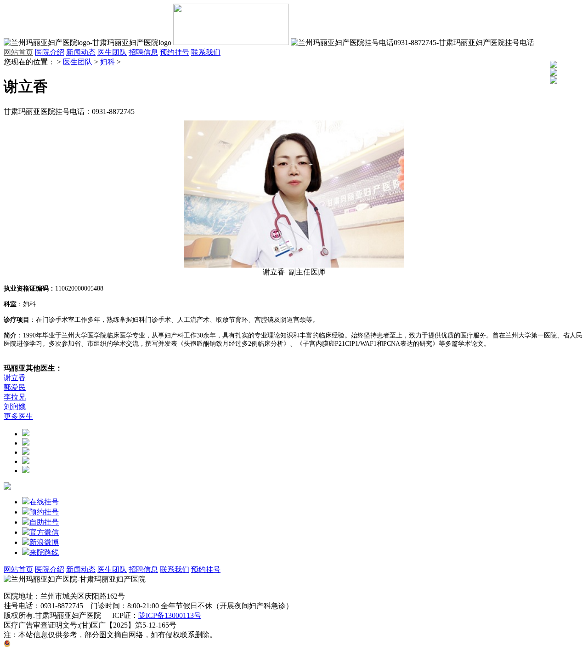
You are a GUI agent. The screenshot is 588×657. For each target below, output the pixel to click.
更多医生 (18, 416)
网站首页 (18, 52)
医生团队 (112, 52)
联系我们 (205, 52)
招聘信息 (143, 52)
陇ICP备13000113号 (169, 615)
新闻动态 (81, 52)
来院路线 (44, 552)
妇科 (107, 62)
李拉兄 (15, 397)
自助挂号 (44, 522)
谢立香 (15, 378)
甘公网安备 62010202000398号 (59, 644)
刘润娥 (15, 407)
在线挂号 (44, 502)
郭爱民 (15, 387)
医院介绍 (49, 52)
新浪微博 (44, 542)
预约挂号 (174, 52)
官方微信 (44, 532)
